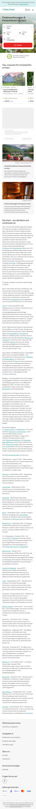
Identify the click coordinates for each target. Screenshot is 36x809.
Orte (16, 361)
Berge (9, 559)
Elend (4, 512)
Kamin (30, 713)
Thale (4, 581)
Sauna (17, 519)
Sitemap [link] (5, 769)
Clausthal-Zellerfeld (9, 568)
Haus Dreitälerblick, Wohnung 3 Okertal (10, 90)
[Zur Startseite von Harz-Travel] (8, 9)
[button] (18, 39)
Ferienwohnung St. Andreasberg (17, 547)
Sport (4, 306)
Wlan (14, 263)
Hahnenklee (6, 487)
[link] (18, 45)
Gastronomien (9, 429)
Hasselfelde (23, 515)
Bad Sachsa (6, 551)
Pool (6, 374)
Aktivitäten (21, 429)
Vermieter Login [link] (7, 744)
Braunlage (5, 677)
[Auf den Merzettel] (23, 74)
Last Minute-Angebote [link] (10, 727)
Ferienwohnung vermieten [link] (11, 737)
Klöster (12, 342)
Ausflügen (14, 538)
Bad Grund (6, 662)
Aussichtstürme (15, 299)
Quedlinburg (14, 333)
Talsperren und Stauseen (17, 431)
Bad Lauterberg (7, 606)
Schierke (5, 707)
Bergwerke (6, 389)
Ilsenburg (5, 474)
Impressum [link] (6, 759)
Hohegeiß (5, 498)
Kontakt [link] (5, 755)
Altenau (6, 248)
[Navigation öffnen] (33, 10)
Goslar (23, 333)
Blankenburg (6, 523)
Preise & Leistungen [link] (9, 741)
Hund (7, 446)
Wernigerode (17, 248)
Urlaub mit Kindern (12, 444)
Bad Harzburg (7, 692)
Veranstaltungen (13, 455)
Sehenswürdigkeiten (13, 440)
